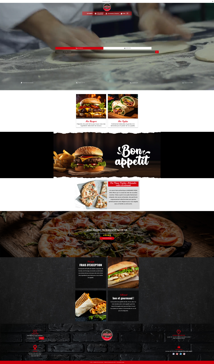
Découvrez (91, 106)
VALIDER (41, 338)
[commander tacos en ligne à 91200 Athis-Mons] (90, 305)
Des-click (114, 362)
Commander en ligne (120, 362)
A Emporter (128, 48)
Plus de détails (107, 238)
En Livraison (80, 48)
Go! (157, 52)
